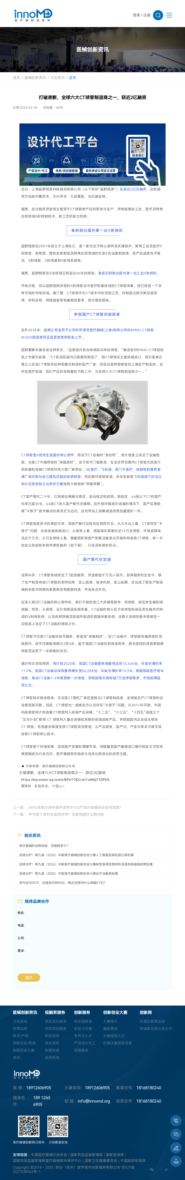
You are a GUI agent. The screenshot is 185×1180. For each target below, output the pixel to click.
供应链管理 (83, 1021)
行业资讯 (57, 78)
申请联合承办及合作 (156, 1029)
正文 (72, 78)
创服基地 (81, 1050)
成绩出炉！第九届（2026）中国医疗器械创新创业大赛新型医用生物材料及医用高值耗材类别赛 (86, 864)
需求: (21, 951)
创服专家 (52, 1050)
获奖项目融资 (56, 1021)
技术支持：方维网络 (66, 1172)
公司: (21, 938)
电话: (21, 925)
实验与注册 (83, 1029)
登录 (136, 15)
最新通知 (110, 1029)
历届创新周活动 (152, 1021)
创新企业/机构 (24, 1043)
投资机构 (52, 1057)
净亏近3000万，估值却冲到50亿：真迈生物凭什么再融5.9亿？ (63, 883)
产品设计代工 (85, 1043)
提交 (28, 978)
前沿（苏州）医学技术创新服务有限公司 (88, 1167)
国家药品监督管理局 (86, 1155)
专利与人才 (83, 1036)
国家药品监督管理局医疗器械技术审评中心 (47, 1161)
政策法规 (20, 1029)
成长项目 (52, 1043)
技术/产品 (21, 1036)
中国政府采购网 (133, 1161)
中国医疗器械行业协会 (49, 1155)
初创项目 (52, 1036)
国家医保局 (115, 1155)
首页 (16, 78)
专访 (16, 1057)
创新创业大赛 (24, 1050)
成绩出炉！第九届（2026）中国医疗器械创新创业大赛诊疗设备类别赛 (68, 873)
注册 (146, 15)
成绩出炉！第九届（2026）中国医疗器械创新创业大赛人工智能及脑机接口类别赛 (76, 855)
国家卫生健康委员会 (101, 1161)
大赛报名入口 (114, 1036)
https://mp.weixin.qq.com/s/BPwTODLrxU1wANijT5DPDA (65, 779)
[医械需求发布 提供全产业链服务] (176, 1147)
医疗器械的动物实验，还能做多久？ (44, 846)
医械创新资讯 (35, 78)
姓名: (21, 913)
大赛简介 (110, 1021)
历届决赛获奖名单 (117, 1043)
